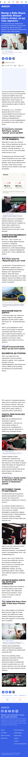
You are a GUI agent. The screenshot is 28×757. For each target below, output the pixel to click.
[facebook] (6, 58)
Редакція (16, 738)
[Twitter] (6, 711)
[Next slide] (24, 531)
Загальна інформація (19, 730)
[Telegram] (13, 711)
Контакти (16, 741)
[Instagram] (16, 711)
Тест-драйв (4, 732)
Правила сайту (17, 735)
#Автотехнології (7, 695)
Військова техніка (5, 735)
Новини (3, 730)
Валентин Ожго (10, 62)
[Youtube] (9, 711)
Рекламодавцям (18, 732)
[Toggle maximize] (24, 525)
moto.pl (12, 110)
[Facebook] (2, 711)
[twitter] (10, 58)
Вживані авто (4, 738)
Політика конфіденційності (20, 743)
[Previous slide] (4, 531)
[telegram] (3, 58)
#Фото (16, 695)
